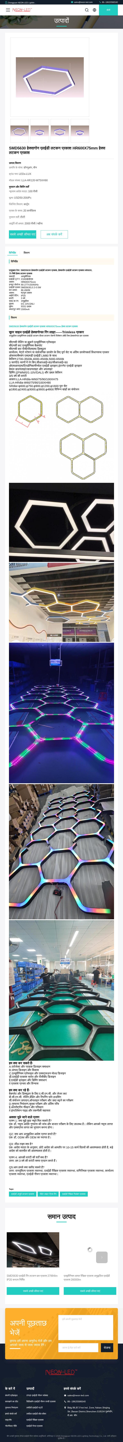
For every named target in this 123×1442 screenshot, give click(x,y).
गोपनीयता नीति (11, 1426)
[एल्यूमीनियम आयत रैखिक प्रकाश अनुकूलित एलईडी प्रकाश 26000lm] (33, 1250)
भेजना (107, 1348)
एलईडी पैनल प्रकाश (34, 1426)
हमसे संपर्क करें (11, 1413)
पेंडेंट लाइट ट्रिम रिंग (48, 1194)
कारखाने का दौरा (11, 1401)
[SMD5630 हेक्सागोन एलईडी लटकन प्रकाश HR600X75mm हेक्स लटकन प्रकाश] (49, 77)
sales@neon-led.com (83, 2)
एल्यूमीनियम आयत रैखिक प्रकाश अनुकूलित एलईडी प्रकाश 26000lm (30, 1277)
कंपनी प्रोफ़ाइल (11, 1395)
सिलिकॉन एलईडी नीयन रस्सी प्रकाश (41, 1401)
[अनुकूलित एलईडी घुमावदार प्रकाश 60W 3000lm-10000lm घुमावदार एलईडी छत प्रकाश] (90, 1250)
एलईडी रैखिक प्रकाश (35, 1420)
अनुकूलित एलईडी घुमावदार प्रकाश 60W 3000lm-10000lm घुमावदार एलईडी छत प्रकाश (87, 1277)
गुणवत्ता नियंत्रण (11, 1407)
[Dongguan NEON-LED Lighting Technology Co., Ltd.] (22, 10)
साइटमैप (8, 1420)
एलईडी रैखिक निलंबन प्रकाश (74, 1194)
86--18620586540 (110, 2)
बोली (108, 10)
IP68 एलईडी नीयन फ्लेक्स (37, 1395)
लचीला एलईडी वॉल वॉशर (36, 1413)
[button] (21, 1257)
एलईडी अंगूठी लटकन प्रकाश (22, 1194)
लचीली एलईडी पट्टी (34, 1407)
